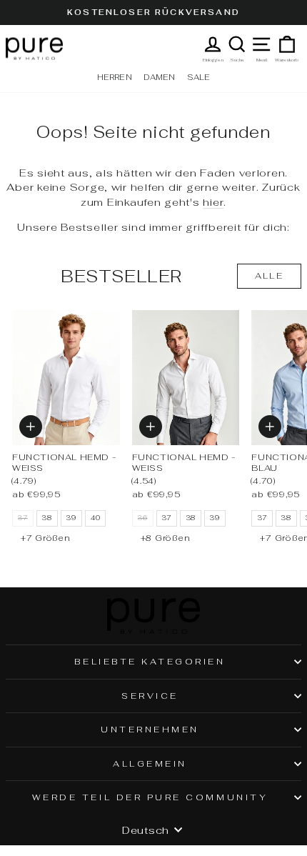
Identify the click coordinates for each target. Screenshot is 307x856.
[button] (30, 426)
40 (95, 518)
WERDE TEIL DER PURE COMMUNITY (150, 797)
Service (149, 695)
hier (213, 202)
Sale (199, 77)
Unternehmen (150, 729)
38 (46, 518)
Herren (114, 77)
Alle (269, 276)
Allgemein (150, 763)
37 (166, 518)
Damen (160, 77)
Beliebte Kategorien (149, 661)
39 (71, 518)
